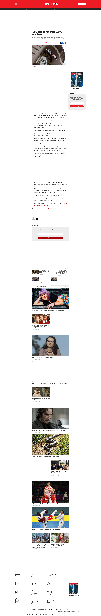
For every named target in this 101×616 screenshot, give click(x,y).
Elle (32, 576)
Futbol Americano (50, 590)
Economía (39, 9)
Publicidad (23, 614)
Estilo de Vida (50, 603)
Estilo (32, 584)
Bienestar (49, 602)
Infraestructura (34, 595)
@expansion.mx (52, 609)
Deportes (33, 586)
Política (33, 9)
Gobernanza (33, 603)
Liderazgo (49, 582)
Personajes (49, 601)
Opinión (17, 593)
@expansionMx (38, 68)
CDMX (16, 591)
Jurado (48, 604)
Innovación (49, 575)
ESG (64, 9)
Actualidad (49, 581)
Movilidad (33, 604)
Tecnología (53, 9)
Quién (16, 597)
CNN (37, 217)
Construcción (34, 593)
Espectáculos (18, 598)
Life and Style (75, 9)
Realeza (17, 599)
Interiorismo (33, 598)
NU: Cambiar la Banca (76, 88)
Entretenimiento (34, 585)
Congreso (17, 590)
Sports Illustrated (50, 586)
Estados (17, 592)
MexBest (48, 597)
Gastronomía (49, 598)
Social (32, 602)
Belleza (17, 602)
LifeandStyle (18, 584)
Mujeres (68, 9)
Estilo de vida (34, 581)
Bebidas (48, 599)
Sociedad (17, 594)
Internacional (46, 9)
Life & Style (33, 583)
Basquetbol (49, 591)
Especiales (49, 584)
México (16, 589)
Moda (16, 601)
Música (32, 589)
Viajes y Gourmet (19, 603)
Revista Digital (82, 4)
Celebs (32, 580)
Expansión (17, 574)
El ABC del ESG (50, 576)
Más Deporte (49, 592)
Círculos (17, 600)
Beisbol (48, 589)
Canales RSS (47, 614)
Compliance (28, 614)
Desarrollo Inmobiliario (36, 594)
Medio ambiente (34, 601)
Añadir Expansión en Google (51, 42)
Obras (59, 9)
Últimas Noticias (19, 9)
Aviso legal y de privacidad (38, 614)
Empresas (27, 9)
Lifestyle (49, 593)
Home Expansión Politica (20, 576)
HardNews (45, 208)
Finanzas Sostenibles (51, 574)
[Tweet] (61, 43)
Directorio (53, 614)
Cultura (32, 574)
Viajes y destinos (50, 600)
